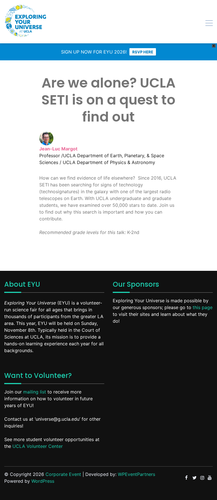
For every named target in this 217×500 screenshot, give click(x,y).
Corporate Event (63, 474)
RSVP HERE (142, 52)
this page (202, 307)
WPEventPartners (136, 474)
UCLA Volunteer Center (37, 446)
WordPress (42, 481)
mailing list (34, 392)
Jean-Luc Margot (58, 149)
